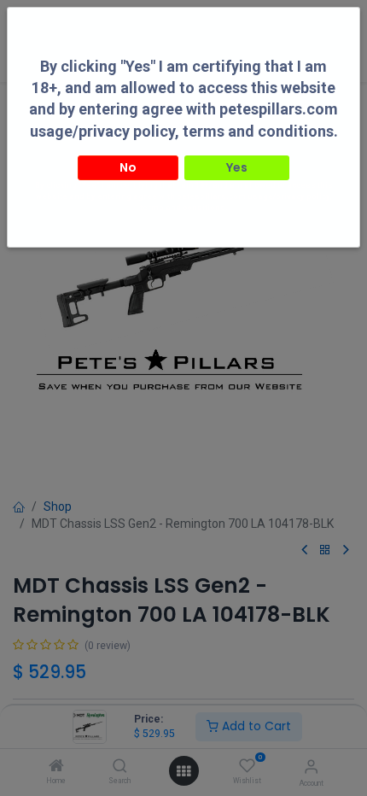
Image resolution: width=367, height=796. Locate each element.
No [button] (128, 167)
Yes (237, 167)
